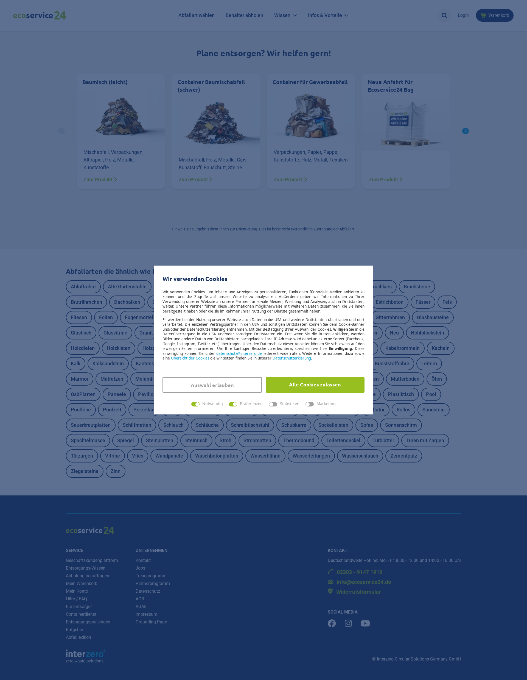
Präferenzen (251, 404)
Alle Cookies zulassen (315, 384)
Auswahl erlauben (212, 385)
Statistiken (289, 404)
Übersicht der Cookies (190, 358)
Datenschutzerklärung (292, 358)
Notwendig (212, 404)
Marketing (326, 404)
